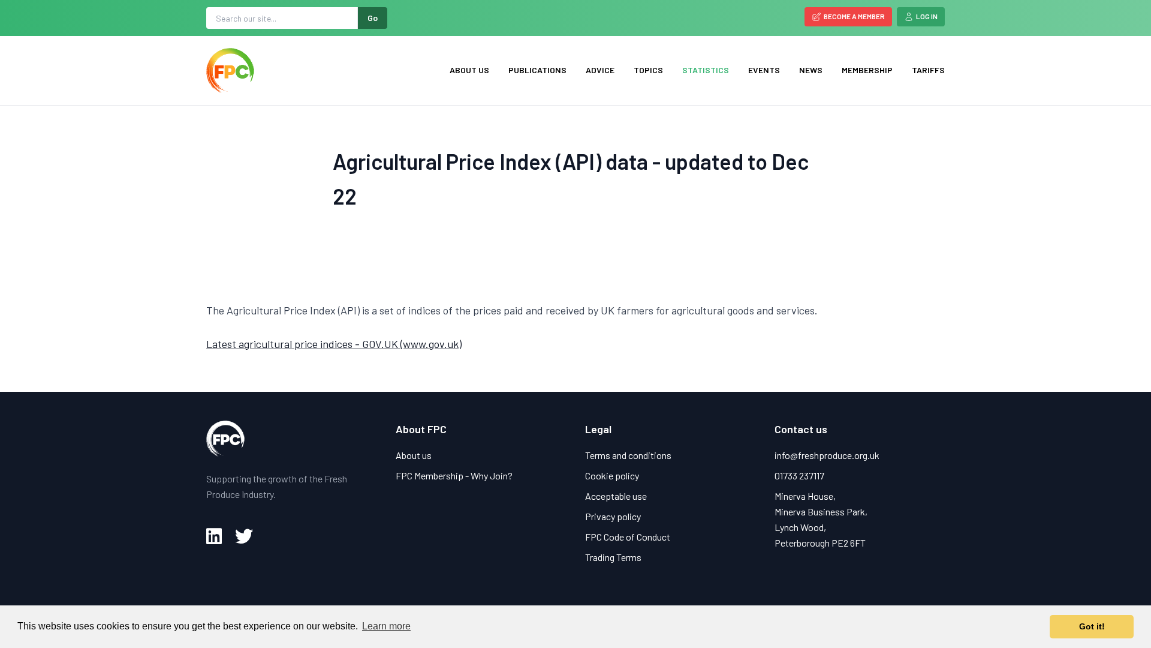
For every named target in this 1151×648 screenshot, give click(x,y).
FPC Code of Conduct (627, 536)
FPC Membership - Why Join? (454, 475)
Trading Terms (613, 557)
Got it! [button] (1092, 626)
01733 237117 (799, 475)
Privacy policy (613, 516)
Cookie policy (612, 475)
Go (372, 18)
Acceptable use (616, 496)
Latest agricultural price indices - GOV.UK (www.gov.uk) (334, 343)
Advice (600, 70)
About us (469, 70)
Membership (867, 70)
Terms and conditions (628, 455)
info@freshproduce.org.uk (827, 455)
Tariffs (928, 70)
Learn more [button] (386, 626)
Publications (537, 70)
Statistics (705, 70)
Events (764, 70)
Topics (648, 70)
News (810, 70)
